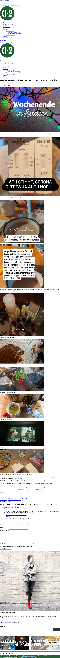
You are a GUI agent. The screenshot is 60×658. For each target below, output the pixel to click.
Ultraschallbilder (10, 31)
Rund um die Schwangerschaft (13, 32)
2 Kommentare (6, 85)
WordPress (12, 653)
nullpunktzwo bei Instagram (7, 622)
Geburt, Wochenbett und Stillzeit (13, 33)
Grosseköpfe (39, 489)
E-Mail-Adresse (4, 530)
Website (2, 532)
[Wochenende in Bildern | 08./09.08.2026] (38, 643)
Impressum (5, 37)
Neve (1, 653)
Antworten (5, 508)
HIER (14, 619)
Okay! (24, 657)
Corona (8, 501)
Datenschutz (6, 36)
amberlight (5, 507)
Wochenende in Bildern (8, 24)
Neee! (27, 657)
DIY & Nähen (6, 27)
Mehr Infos (32, 657)
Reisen (4, 28)
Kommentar (3, 543)
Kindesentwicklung (10, 35)
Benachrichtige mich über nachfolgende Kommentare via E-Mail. (17, 546)
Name (2, 527)
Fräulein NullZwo (10, 515)
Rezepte (5, 25)
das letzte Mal (42, 483)
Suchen (56, 629)
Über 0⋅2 (5, 22)
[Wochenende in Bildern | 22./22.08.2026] (7, 643)
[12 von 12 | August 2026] (22, 643)
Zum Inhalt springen (4, 0)
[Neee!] (35, 657)
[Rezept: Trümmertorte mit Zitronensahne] (52, 643)
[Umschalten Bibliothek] (25, 69)
